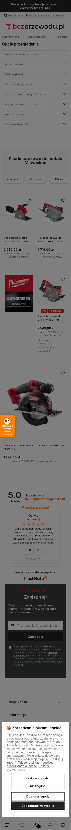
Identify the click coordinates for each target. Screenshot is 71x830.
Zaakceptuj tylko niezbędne (37, 782)
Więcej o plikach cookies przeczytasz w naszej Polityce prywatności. (29, 766)
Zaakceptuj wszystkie (38, 806)
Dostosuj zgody (37, 796)
